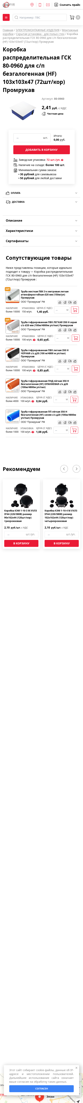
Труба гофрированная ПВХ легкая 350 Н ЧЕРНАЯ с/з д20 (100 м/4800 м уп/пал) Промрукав (45, 353)
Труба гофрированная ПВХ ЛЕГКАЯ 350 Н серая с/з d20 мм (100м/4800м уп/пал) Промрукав (49, 324)
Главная (8, 30)
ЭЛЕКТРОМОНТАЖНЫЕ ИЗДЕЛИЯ (37, 30)
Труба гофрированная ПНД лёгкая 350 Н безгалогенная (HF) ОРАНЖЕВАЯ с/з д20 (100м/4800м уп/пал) (45, 384)
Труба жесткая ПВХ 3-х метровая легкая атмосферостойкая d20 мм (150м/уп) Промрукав (45, 294)
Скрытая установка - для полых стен (40, 34)
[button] (64, 469)
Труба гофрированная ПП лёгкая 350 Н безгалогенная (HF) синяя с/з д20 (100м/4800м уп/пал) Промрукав (48, 415)
